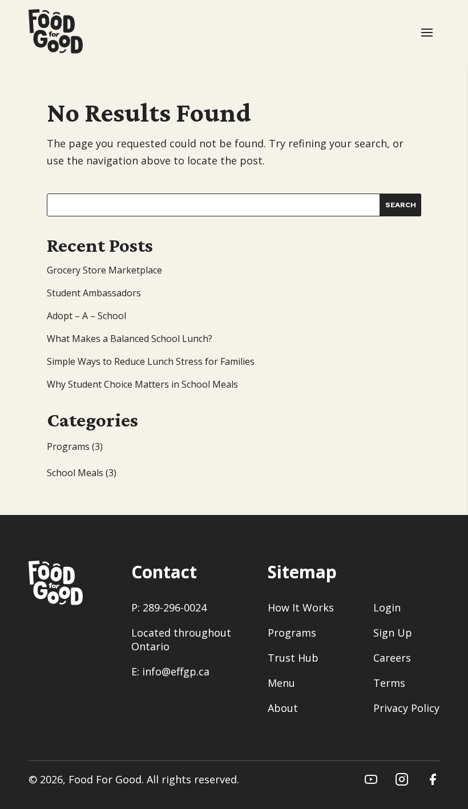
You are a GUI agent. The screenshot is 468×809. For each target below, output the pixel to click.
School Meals (75, 472)
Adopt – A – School (86, 315)
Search (400, 205)
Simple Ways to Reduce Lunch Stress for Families (151, 361)
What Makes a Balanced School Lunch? (129, 338)
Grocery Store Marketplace (104, 270)
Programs (68, 446)
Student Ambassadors (94, 293)
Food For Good (105, 779)
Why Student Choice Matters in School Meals (142, 384)
